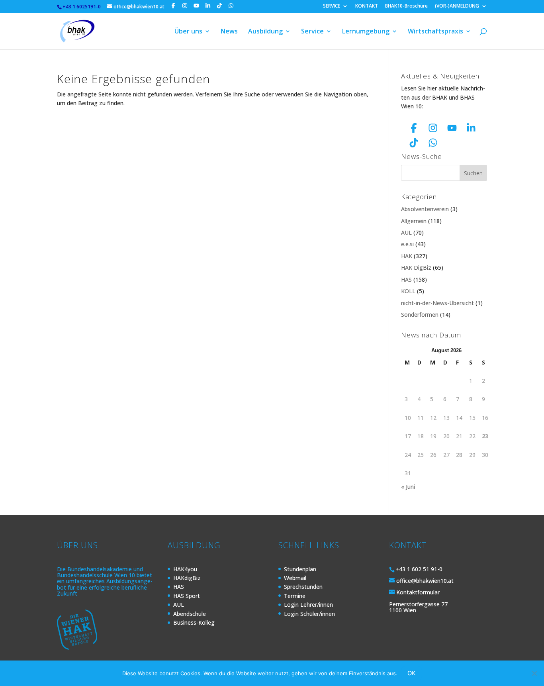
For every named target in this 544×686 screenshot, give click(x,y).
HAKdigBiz (187, 578)
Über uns (188, 31)
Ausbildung (265, 31)
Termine (294, 596)
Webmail (295, 578)
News (229, 31)
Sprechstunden (303, 586)
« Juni (408, 486)
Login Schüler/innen (309, 613)
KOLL (408, 291)
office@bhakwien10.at (425, 580)
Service (312, 31)
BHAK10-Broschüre (406, 6)
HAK (406, 256)
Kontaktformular (418, 592)
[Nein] (534, 673)
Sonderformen (419, 314)
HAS (406, 279)
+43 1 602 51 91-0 (418, 569)
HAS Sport (186, 596)
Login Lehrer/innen (308, 604)
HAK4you (185, 569)
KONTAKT (366, 6)
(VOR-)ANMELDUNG (457, 6)
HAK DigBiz (416, 267)
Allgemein (414, 221)
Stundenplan (300, 569)
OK (411, 673)
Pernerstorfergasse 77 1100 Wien (418, 607)
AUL (406, 232)
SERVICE (331, 6)
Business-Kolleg (194, 622)
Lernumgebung (365, 31)
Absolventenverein (425, 209)
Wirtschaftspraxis (435, 31)
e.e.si (407, 244)
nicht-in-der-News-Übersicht (437, 303)
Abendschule (189, 613)
